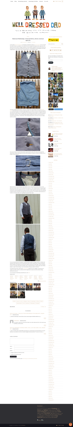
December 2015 (51, 340)
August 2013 (51, 389)
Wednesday (32, 303)
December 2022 (51, 214)
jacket (48, 411)
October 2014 (51, 365)
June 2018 (50, 288)
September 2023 (51, 202)
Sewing (45, 414)
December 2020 (51, 253)
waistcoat (27, 303)
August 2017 (51, 305)
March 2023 (51, 211)
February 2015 (51, 358)
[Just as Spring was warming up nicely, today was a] (50, 95)
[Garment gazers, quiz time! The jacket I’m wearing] (55, 90)
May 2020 (50, 263)
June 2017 (50, 309)
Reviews (28, 36)
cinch (21, 301)
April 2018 (50, 291)
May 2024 (50, 190)
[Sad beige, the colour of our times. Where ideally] (50, 85)
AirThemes (23, 425)
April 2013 (50, 396)
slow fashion (60, 414)
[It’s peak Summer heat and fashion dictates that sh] (55, 85)
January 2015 (51, 359)
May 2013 (50, 394)
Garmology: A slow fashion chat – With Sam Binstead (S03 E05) (58, 134)
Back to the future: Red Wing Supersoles (57, 149)
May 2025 (50, 185)
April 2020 (50, 265)
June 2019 (50, 275)
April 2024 (50, 192)
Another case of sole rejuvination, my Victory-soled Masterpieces (58, 139)
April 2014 (50, 375)
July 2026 (50, 164)
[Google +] (44, 306)
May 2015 (50, 352)
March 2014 (51, 377)
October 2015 (51, 344)
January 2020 (51, 268)
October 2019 (51, 270)
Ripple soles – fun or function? (57, 120)
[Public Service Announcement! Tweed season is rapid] (50, 90)
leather (56, 411)
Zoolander (37, 303)
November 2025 (51, 178)
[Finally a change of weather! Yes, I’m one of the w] (60, 85)
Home (12, 1)
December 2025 (51, 176)
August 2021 (51, 239)
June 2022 (50, 221)
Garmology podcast (22, 1)
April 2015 (50, 354)
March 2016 (51, 335)
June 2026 (50, 165)
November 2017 (51, 300)
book (41, 408)
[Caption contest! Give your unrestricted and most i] (50, 75)
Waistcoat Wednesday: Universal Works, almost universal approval (28, 39)
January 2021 (51, 251)
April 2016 (50, 333)
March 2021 (51, 247)
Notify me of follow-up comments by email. (17, 352)
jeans (53, 411)
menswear (47, 413)
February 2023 (51, 213)
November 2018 (51, 281)
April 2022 (50, 225)
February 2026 (51, 172)
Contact (41, 1)
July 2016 (50, 328)
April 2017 (50, 312)
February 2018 (51, 295)
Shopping (55, 414)
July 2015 (50, 349)
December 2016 (51, 319)
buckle (14, 301)
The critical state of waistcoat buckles (30, 277)
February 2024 (51, 195)
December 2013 (51, 382)
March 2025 (51, 188)
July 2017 (50, 307)
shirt (48, 414)
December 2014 (51, 361)
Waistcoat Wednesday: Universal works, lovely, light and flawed (26, 277)
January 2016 (51, 338)
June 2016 (50, 330)
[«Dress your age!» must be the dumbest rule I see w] (60, 100)
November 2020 (51, 254)
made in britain (40, 413)
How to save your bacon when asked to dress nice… (58, 154)
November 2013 (51, 384)
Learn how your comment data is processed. (30, 358)
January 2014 (51, 380)
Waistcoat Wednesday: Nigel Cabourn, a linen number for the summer (22, 277)
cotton (29, 301)
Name (11, 346)
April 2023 (50, 209)
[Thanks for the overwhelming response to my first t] (55, 100)
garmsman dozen (54, 410)
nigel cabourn (53, 413)
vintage (56, 416)
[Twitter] (42, 306)
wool (52, 417)
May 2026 (50, 167)
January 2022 (51, 230)
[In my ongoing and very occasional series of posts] (60, 95)
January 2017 (51, 317)
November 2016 (51, 321)
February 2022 (51, 228)
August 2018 (51, 286)
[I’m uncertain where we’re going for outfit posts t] (60, 75)
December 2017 (51, 298)
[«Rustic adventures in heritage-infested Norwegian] (60, 80)
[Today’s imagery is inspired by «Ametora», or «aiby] (55, 80)
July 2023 (50, 204)
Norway (57, 413)
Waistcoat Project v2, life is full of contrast (17, 277)
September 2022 (51, 218)
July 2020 (50, 261)
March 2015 (51, 356)
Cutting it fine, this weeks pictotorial (58, 144)
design (42, 410)
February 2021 (51, 249)
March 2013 (51, 398)
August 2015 (51, 347)
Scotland (43, 414)
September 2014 (51, 366)
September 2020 (51, 258)
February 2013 (51, 399)
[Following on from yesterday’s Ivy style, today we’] (50, 80)
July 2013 (50, 391)
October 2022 (51, 216)
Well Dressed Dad (24, 42)
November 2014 (51, 363)
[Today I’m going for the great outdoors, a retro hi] (55, 95)
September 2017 (51, 303)
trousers (48, 416)
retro (38, 414)
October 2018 (51, 282)
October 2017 (51, 302)
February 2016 (51, 337)
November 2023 (51, 199)
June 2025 (50, 183)
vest (24, 303)
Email (11, 348)
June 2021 (50, 242)
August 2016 (51, 326)
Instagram (44, 411)
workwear (55, 417)
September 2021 (51, 237)
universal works (19, 303)
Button (49, 408)
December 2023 (51, 197)
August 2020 (51, 260)
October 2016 (51, 323)
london (41, 301)
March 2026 (51, 171)
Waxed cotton (45, 417)
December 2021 (51, 232)
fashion (46, 410)
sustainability (41, 416)
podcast (62, 413)
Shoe (50, 414)
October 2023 (51, 200)
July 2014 (50, 370)
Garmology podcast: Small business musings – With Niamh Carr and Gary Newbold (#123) (55, 123)
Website (11, 350)
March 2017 (51, 314)
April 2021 (50, 246)
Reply (45, 318)
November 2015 (51, 342)
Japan (51, 411)
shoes (53, 414)
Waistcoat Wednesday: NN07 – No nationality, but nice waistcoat (41, 277)
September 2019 (51, 272)
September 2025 (51, 181)
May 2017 (50, 310)
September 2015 (51, 345)
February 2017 (51, 316)
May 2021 (50, 244)
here (29, 272)
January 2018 (51, 296)
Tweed (52, 416)
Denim (39, 410)
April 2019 (50, 277)
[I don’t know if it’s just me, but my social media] (55, 75)
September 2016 (51, 324)
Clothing (25, 301)
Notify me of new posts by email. (16, 354)
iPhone (38, 301)
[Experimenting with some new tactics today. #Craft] (50, 100)
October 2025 (51, 179)
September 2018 (51, 284)
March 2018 (51, 293)
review (40, 414)
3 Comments (33, 42)
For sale (46, 1)
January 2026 (51, 174)
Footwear (49, 410)
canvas (18, 301)
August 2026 (51, 162)
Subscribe (50, 62)
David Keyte (33, 301)
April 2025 (50, 186)
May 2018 (50, 289)
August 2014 (51, 368)
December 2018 (51, 279)
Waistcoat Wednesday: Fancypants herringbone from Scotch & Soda (36, 277)
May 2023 (50, 207)
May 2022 (50, 223)
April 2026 (50, 169)
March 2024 (51, 193)
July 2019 (50, 274)
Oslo (59, 413)
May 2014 (50, 373)
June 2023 (50, 206)
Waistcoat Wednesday (18, 44)
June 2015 (50, 351)
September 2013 (51, 387)
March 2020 (51, 267)
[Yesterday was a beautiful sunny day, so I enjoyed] (55, 105)
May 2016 (50, 331)
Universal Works (37, 44)
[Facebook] (41, 306)
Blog (16, 1)
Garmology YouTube (33, 1)
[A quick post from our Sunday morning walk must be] (60, 90)
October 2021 (51, 235)
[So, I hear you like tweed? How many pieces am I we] (50, 105)
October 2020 (51, 256)
